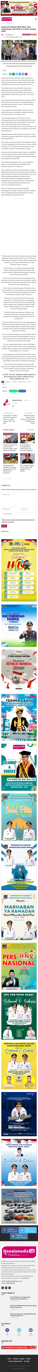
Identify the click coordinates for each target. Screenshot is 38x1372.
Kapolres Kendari (22, 381)
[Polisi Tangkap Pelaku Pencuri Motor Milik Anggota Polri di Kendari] (27, 458)
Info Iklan (27, 1361)
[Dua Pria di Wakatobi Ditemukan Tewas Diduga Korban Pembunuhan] (5, 1308)
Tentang (15, 1359)
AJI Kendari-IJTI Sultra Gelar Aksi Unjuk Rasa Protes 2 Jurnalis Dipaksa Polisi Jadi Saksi (10, 419)
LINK (26, 379)
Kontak (28, 1359)
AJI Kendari (7, 381)
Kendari (29, 381)
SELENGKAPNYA (24, 1278)
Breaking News (26, 34)
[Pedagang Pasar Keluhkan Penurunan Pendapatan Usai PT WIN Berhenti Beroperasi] (10, 458)
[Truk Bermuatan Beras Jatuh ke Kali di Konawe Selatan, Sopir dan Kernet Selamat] (10, 438)
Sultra (3, 384)
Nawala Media (22, 1368)
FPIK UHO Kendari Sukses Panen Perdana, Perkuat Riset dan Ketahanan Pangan (27, 419)
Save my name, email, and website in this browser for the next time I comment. (18, 521)
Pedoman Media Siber (15, 1361)
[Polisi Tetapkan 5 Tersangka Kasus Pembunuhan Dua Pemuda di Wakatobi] (27, 438)
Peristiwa (33, 34)
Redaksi (22, 1359)
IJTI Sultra (14, 381)
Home (9, 1359)
